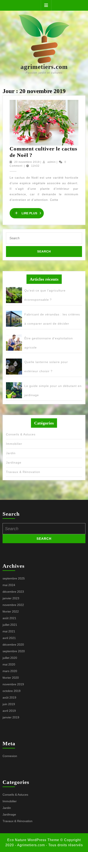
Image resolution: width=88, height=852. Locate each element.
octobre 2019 (12, 691)
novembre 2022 (13, 605)
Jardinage (13, 462)
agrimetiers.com (44, 66)
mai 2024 (9, 585)
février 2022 (11, 611)
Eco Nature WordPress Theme (33, 840)
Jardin (11, 453)
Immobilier (14, 443)
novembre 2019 (13, 684)
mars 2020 (10, 671)
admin (51, 161)
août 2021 (9, 618)
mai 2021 (9, 631)
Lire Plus (33, 213)
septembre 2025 (14, 578)
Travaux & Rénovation (23, 472)
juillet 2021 (10, 624)
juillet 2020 (10, 657)
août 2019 (9, 697)
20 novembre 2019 (27, 161)
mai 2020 (9, 664)
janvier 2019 (11, 717)
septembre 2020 (14, 651)
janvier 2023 (11, 598)
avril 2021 (9, 638)
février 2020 (11, 677)
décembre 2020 (13, 644)
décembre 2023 (13, 591)
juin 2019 (9, 704)
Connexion (10, 756)
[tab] (46, 5)
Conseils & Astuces (20, 434)
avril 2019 (9, 710)
